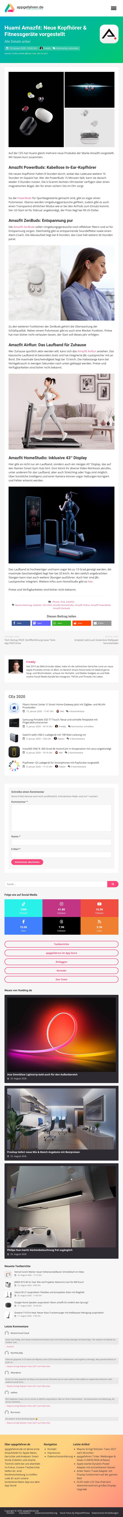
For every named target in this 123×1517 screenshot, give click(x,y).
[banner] (24, 8)
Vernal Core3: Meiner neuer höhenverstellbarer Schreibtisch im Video (49, 1272)
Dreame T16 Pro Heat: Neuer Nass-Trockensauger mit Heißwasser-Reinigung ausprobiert (59, 1312)
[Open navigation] (113, 8)
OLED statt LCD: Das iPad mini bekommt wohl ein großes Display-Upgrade (97, 1485)
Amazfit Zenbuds (61, 608)
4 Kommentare (76, 711)
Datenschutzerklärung (60, 1456)
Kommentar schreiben (67, 48)
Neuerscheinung (23, 605)
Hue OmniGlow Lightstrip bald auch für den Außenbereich (42, 1074)
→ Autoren (9, 1346)
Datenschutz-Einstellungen (105, 1513)
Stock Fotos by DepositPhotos (75, 1513)
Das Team (61, 979)
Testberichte (61, 944)
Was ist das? (42, 53)
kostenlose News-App (17, 1482)
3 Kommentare (78, 766)
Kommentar (19, 801)
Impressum (53, 1452)
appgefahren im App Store (61, 953)
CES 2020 (47, 605)
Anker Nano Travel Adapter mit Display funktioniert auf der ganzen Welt (97, 1474)
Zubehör (70, 601)
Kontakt (61, 970)
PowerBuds (24, 198)
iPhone (55, 601)
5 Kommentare (77, 738)
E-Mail (16, 849)
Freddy (47, 48)
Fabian (61, 738)
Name (15, 836)
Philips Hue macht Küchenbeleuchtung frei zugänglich (39, 1250)
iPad (62, 601)
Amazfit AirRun (87, 351)
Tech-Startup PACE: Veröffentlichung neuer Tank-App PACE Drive (30, 642)
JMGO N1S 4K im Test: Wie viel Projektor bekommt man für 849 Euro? (49, 1282)
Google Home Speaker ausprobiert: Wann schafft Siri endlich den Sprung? (51, 1302)
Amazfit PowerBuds (101, 605)
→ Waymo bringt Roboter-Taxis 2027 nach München (27, 1366)
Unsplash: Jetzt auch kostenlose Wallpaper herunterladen (96, 642)
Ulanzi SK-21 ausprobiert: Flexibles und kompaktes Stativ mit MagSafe (49, 1292)
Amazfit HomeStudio (63, 605)
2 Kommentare (75, 752)
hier (90, 581)
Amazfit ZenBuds (24, 227)
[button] (21, 623)
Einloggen (61, 961)
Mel (62, 711)
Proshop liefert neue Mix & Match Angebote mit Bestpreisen (43, 1152)
